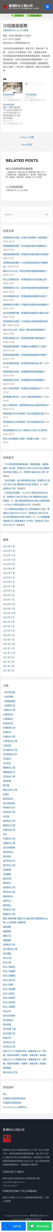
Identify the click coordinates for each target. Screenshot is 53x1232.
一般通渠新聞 (9, 701)
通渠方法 (7, 936)
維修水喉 (7, 878)
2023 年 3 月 (9, 591)
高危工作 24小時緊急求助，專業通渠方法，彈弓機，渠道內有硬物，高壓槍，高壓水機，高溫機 (26, 174)
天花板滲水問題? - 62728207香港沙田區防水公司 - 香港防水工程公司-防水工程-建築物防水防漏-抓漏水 (25, 497)
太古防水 (7, 763)
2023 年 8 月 (9, 568)
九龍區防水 (8, 714)
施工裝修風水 (9, 803)
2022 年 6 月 (9, 622)
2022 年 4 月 (9, 631)
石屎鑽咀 (7, 874)
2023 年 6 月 (9, 577)
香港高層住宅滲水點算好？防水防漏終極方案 (23, 413)
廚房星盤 (7, 781)
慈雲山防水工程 (10, 790)
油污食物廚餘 (9, 847)
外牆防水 (7, 732)
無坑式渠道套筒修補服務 (19, 168)
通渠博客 (7, 927)
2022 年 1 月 (8, 640)
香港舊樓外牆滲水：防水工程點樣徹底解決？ (23, 397)
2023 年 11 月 (9, 555)
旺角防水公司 (9, 807)
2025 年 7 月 (9, 551)
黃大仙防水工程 (10, 1072)
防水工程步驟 (9, 1002)
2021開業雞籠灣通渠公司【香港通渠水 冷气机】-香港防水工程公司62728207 (26, 521)
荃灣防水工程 (9, 887)
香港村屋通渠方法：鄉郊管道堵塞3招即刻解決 (24, 338)
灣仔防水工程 (9, 865)
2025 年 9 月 (9, 546)
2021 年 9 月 (8, 657)
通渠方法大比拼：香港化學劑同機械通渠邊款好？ (25, 271)
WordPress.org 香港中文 (15, 1107)
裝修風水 (7, 905)
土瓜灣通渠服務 (14, 187)
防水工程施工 (9, 993)
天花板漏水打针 (10, 754)
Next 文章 (27, 144)
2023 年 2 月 (9, 595)
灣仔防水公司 (9, 861)
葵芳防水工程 (9, 892)
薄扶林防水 (8, 896)
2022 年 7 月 (9, 617)
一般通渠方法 (9, 705)
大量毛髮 (7, 745)
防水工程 (7, 958)
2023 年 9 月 (9, 564)
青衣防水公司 (9, 1042)
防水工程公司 (9, 980)
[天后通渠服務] (35, 87)
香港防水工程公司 (21, 5)
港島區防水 (8, 852)
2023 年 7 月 (9, 573)
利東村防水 (8, 723)
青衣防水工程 (9, 1046)
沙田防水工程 (9, 838)
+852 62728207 (10, 1186)
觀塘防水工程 (9, 914)
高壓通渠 (7, 1068)
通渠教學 (7, 931)
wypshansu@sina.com (14, 1182)
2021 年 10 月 (9, 653)
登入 (5, 1094)
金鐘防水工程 (9, 944)
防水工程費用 (9, 1007)
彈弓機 (6, 785)
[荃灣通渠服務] (12, 87)
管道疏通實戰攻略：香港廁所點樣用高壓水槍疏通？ (26, 254)
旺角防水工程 (9, 812)
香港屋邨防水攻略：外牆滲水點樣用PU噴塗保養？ (26, 237)
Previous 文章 (27, 137)
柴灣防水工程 (9, 821)
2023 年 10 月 (9, 560)
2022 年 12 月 (9, 604)
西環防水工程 (9, 909)
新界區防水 (8, 799)
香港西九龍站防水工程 (34, 472)
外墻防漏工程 (9, 728)
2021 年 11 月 (9, 648)
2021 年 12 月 (9, 644)
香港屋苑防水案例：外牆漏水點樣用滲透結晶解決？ (26, 304)
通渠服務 (7, 940)
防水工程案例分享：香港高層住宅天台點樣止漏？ (25, 279)
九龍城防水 (8, 719)
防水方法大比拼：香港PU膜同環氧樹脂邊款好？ (25, 330)
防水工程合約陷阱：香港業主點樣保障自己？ (23, 388)
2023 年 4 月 (9, 586)
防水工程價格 (9, 971)
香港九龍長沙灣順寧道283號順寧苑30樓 (21, 1178)
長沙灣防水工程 (10, 949)
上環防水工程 (9, 710)
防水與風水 (8, 1020)
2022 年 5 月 (9, 626)
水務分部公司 (9, 830)
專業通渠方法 (9, 772)
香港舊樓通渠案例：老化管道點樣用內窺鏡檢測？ (25, 246)
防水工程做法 (9, 967)
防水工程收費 (9, 989)
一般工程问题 (9, 692)
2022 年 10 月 (9, 613)
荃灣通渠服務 (8, 94)
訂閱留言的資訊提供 (12, 1103)
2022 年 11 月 (9, 608)
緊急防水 (7, 883)
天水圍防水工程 (10, 750)
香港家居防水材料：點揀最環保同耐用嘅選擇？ (24, 371)
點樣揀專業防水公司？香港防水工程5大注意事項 (25, 430)
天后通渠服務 (31, 94)
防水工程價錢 (9, 976)
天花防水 (7, 759)
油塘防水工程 (9, 843)
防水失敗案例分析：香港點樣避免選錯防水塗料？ (25, 296)
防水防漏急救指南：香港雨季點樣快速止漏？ (23, 363)
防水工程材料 (9, 998)
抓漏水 (6, 794)
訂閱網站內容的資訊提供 (14, 1098)
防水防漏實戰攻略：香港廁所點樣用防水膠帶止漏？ (26, 313)
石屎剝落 (7, 870)
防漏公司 (7, 1038)
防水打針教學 (9, 1016)
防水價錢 (7, 953)
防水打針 (7, 1011)
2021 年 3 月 (8, 662)
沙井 (5, 834)
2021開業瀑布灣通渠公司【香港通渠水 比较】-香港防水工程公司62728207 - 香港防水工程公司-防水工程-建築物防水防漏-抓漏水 (26, 513)
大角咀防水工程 (10, 741)
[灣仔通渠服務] (14, 114)
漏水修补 (7, 856)
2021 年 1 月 (8, 670)
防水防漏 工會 (9, 1029)
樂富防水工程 (9, 825)
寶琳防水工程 (9, 768)
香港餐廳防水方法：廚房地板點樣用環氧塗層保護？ (26, 288)
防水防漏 (7, 1024)
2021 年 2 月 (8, 666)
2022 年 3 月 (9, 635)
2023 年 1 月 (8, 599)
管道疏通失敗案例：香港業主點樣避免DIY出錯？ (25, 346)
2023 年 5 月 (9, 582)
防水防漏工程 (9, 1033)
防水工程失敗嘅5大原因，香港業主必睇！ (22, 439)
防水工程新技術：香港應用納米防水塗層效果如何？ (26, 405)
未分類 (6, 816)
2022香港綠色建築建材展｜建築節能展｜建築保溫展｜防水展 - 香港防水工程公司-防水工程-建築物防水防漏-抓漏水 (26, 468)
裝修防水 (7, 901)
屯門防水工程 (9, 776)
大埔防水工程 (9, 736)
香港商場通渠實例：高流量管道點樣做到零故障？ (25, 355)
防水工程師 (8, 984)
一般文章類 (8, 697)
